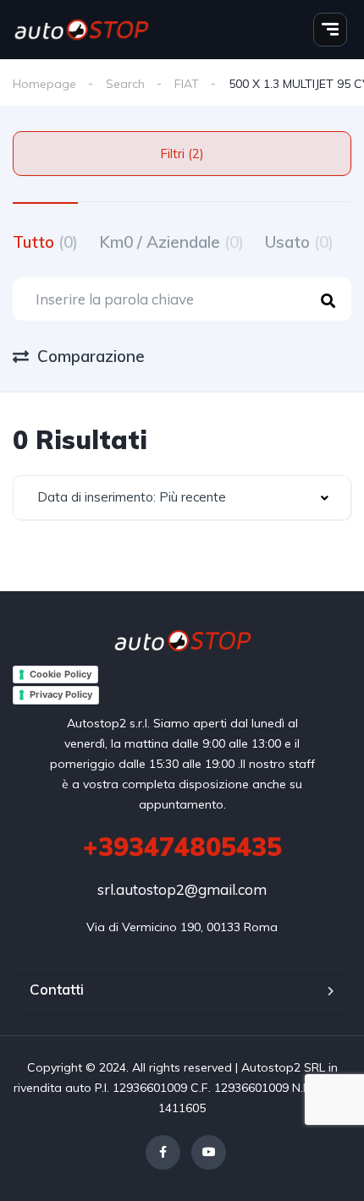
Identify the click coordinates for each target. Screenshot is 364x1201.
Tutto (45, 242)
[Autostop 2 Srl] (81, 29)
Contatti (57, 989)
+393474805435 (182, 847)
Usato (299, 242)
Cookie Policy (60, 674)
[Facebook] (163, 1152)
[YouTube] (208, 1152)
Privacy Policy (61, 694)
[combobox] (182, 497)
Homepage (44, 83)
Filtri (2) (182, 153)
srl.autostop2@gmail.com (182, 889)
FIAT (186, 83)
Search (125, 83)
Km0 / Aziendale (171, 242)
